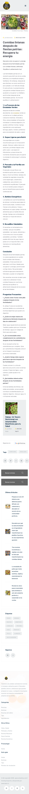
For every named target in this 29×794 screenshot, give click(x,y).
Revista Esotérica (6, 739)
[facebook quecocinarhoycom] (7, 655)
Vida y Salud (5, 728)
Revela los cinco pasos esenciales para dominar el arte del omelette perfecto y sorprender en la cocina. (17, 593)
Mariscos (16, 629)
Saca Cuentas (5, 736)
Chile (8, 629)
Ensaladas (23, 451)
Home (3, 749)
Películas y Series (6, 731)
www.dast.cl (5, 783)
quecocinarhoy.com (21, 778)
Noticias (3, 710)
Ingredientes (5, 718)
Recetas (9, 622)
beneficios (19, 622)
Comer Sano (12, 451)
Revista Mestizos (6, 733)
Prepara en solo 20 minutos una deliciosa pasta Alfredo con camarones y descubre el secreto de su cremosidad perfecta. (18, 506)
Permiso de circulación (8, 765)
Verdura (16, 618)
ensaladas (16, 113)
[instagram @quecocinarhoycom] (13, 655)
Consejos (10, 626)
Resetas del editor (7, 713)
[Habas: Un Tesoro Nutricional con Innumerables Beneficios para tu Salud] (11, 408)
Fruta (8, 618)
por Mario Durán (8, 37)
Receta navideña (11, 637)
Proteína (19, 626)
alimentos (17, 633)
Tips (2, 715)
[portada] (6, 6)
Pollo (8, 633)
